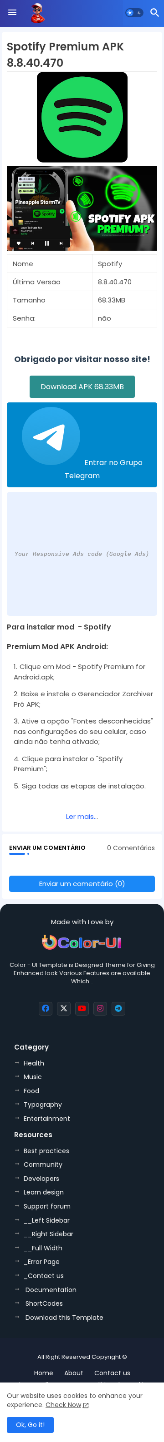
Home (43, 1373)
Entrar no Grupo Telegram (104, 469)
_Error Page (42, 1261)
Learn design (44, 1192)
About (73, 1373)
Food (31, 1090)
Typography (43, 1104)
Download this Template (63, 1317)
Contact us (112, 1373)
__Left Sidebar (47, 1220)
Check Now (63, 1404)
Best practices (46, 1150)
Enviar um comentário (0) (82, 883)
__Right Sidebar (48, 1234)
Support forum (47, 1206)
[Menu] (12, 12)
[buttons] (45, 1009)
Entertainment (47, 1118)
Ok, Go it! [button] (30, 1424)
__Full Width (43, 1248)
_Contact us (44, 1275)
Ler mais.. (81, 816)
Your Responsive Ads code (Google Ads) (82, 553)
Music (33, 1076)
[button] (134, 12)
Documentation (50, 1289)
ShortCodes (43, 1303)
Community (43, 1164)
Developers (41, 1178)
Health (34, 1063)
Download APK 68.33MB (82, 387)
